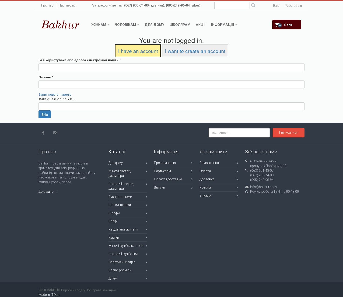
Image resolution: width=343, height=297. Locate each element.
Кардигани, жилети (123, 229)
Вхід (276, 5)
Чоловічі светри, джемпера (121, 186)
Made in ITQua (49, 295)
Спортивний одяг (121, 262)
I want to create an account (195, 50)
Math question (51, 99)
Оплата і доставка (168, 179)
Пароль (45, 77)
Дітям (112, 278)
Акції (201, 25)
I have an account (138, 50)
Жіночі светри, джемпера (119, 173)
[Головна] (60, 24)
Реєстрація (293, 5)
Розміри (206, 187)
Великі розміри (119, 270)
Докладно (46, 191)
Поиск (253, 6)
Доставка (207, 179)
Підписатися (288, 132)
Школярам (180, 25)
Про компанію (165, 163)
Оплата (205, 171)
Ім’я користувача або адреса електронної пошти (79, 59)
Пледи (113, 221)
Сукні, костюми (120, 197)
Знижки (205, 195)
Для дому (154, 25)
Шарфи (114, 213)
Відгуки (159, 187)
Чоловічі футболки (123, 254)
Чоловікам (126, 25)
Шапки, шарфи (119, 205)
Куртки (113, 237)
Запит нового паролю (54, 94)
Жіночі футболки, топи (126, 246)
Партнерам (67, 5)
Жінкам (99, 25)
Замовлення (209, 163)
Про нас (47, 5)
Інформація (223, 25)
